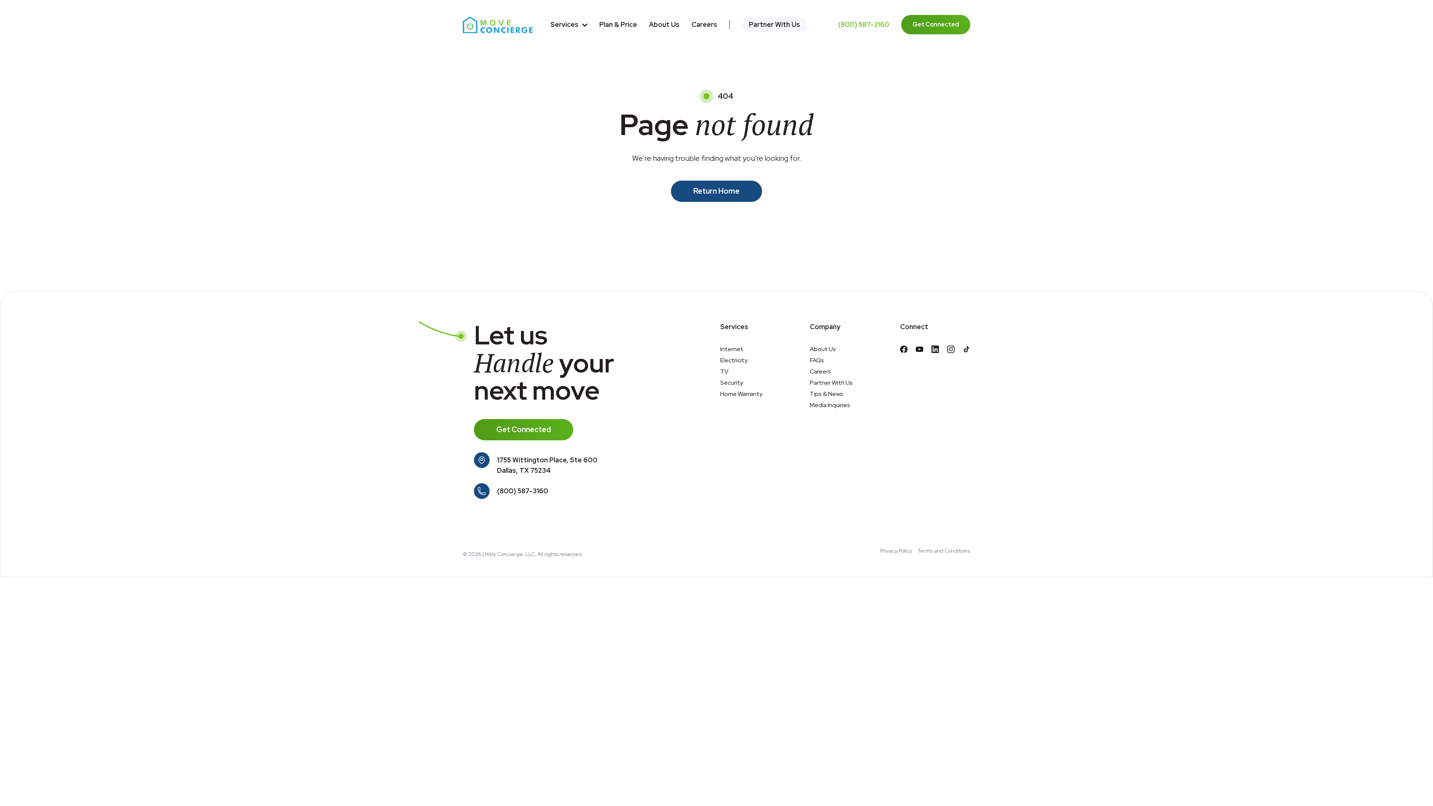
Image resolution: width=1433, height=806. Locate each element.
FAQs (817, 360)
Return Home (716, 191)
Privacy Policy (896, 550)
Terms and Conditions (944, 550)
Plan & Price (618, 25)
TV (724, 371)
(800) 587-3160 (863, 25)
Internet (731, 349)
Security (731, 383)
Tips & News (826, 394)
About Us (664, 25)
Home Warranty (741, 394)
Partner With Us (774, 24)
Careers (704, 25)
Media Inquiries (830, 405)
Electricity (733, 360)
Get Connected (935, 24)
